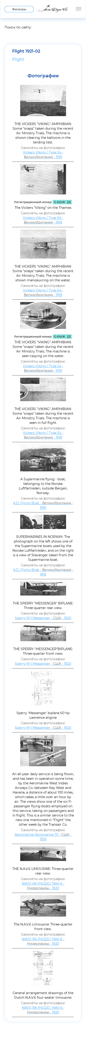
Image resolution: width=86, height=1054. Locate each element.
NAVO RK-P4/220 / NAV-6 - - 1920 (43, 885)
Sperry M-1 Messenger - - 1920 (43, 618)
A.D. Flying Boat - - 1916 (43, 505)
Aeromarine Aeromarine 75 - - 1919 (43, 837)
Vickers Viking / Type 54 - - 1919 (43, 154)
